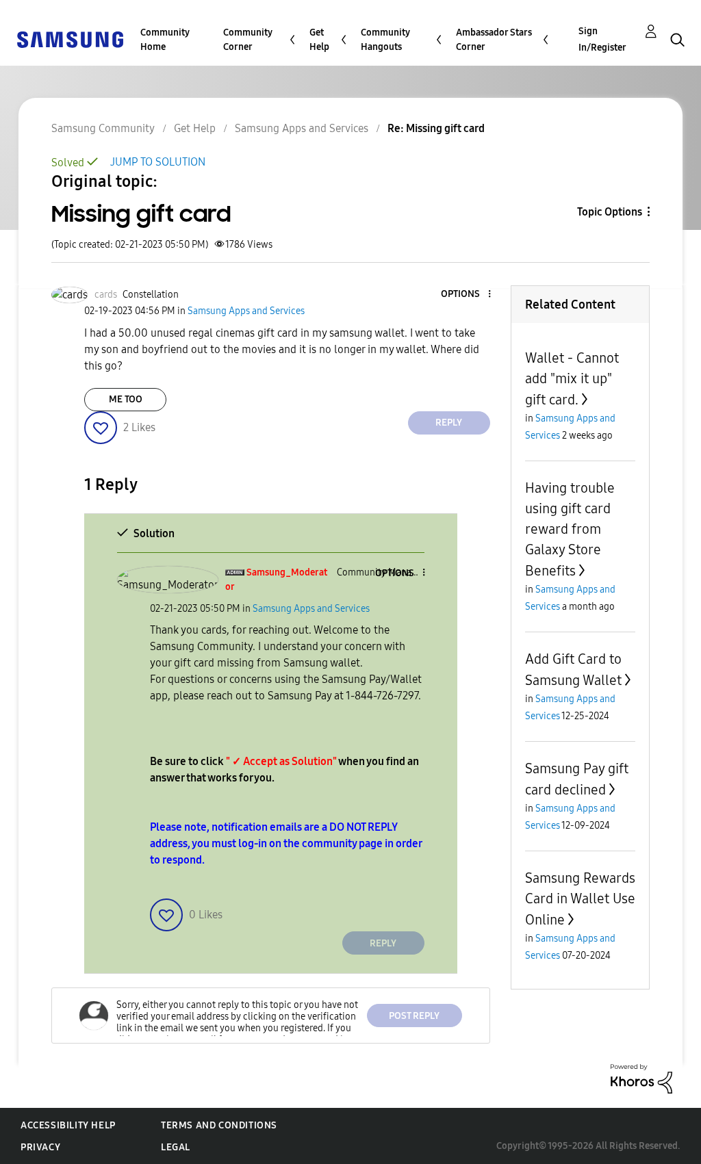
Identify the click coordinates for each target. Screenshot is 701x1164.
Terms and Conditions (219, 1125)
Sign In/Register (602, 39)
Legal (175, 1147)
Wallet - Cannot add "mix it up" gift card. (572, 379)
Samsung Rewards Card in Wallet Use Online (580, 899)
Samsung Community (103, 128)
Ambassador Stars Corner (494, 40)
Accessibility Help (68, 1125)
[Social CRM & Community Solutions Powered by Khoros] (641, 1078)
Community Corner (247, 40)
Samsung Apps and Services (301, 128)
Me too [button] (125, 399)
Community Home (165, 40)
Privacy (40, 1147)
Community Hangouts (385, 40)
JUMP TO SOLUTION (157, 161)
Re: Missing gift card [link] (436, 128)
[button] (466, 294)
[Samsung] (69, 38)
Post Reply (414, 1016)
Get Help (319, 40)
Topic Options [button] (609, 211)
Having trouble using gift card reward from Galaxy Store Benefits (570, 529)
